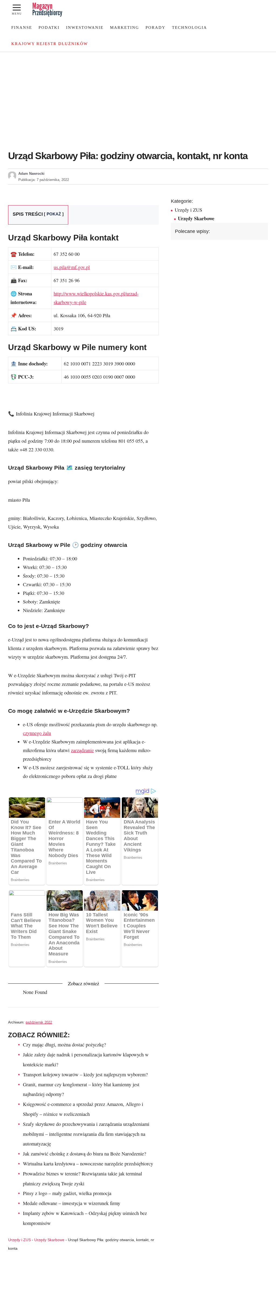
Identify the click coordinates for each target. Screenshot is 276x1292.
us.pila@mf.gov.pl (72, 267)
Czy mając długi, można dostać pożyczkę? (64, 1044)
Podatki (49, 27)
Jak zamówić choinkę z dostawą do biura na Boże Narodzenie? (84, 1153)
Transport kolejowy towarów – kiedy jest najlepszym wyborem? (85, 1074)
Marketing (124, 27)
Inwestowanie (85, 27)
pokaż (54, 214)
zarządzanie (82, 750)
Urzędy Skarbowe (49, 1240)
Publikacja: (43, 180)
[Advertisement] (138, 92)
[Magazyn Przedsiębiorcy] (47, 9)
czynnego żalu (37, 733)
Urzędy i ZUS (19, 1240)
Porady (155, 27)
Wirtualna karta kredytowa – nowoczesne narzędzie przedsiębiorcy (88, 1163)
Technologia (189, 27)
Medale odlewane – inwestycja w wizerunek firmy (71, 1203)
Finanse (21, 27)
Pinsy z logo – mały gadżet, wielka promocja (67, 1193)
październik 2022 (39, 1022)
